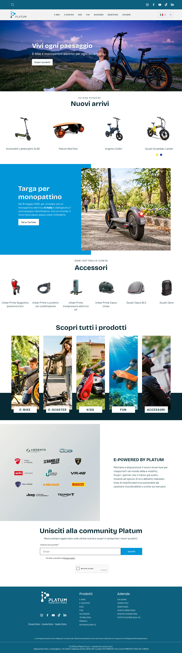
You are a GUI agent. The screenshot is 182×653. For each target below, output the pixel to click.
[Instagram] (147, 4)
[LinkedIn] (172, 4)
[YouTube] (160, 4)
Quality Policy (61, 624)
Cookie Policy (47, 624)
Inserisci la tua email (49, 545)
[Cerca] (12, 4)
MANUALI (83, 621)
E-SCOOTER (84, 603)
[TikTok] (166, 4)
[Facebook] (153, 4)
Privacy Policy (34, 624)
